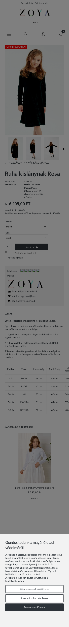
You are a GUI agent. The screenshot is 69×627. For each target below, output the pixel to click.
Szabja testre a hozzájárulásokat (34, 598)
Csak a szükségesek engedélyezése (34, 589)
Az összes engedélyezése (34, 607)
